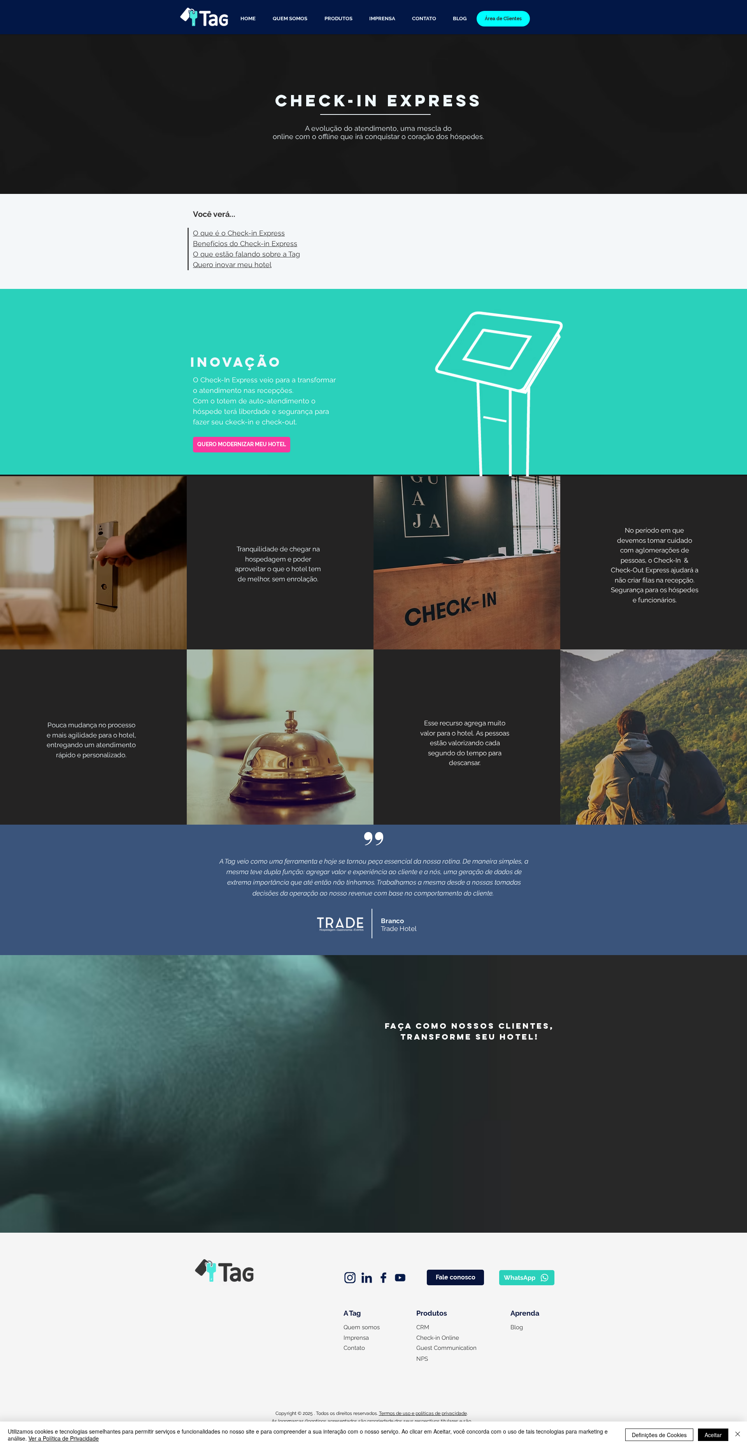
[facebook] (383, 1277)
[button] (338, 18)
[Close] (737, 1435)
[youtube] (400, 1277)
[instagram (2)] (350, 1277)
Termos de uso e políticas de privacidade (423, 1413)
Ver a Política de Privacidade (63, 1438)
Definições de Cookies (659, 1435)
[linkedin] (366, 1277)
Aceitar (713, 1435)
